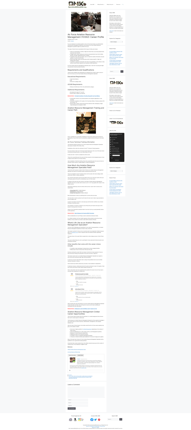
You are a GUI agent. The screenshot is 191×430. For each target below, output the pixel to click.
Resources (118, 4)
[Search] (122, 71)
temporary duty (75, 232)
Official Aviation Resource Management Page (77, 349)
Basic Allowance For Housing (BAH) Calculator (84, 213)
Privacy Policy (97, 426)
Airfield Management (87, 329)
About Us (87, 426)
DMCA (98, 427)
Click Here (111, 30)
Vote (112, 158)
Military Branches (100, 4)
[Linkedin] (69, 370)
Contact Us (92, 426)
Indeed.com (76, 301)
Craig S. (72, 41)
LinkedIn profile (83, 367)
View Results (117, 160)
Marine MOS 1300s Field (73, 378)
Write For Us (94, 427)
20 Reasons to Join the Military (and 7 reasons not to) (86, 308)
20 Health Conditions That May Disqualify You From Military (87, 95)
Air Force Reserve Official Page (74, 352)
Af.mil (79, 134)
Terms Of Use (102, 426)
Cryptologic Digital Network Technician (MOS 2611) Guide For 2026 (80, 377)
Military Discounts (110, 4)
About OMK (92, 4)
